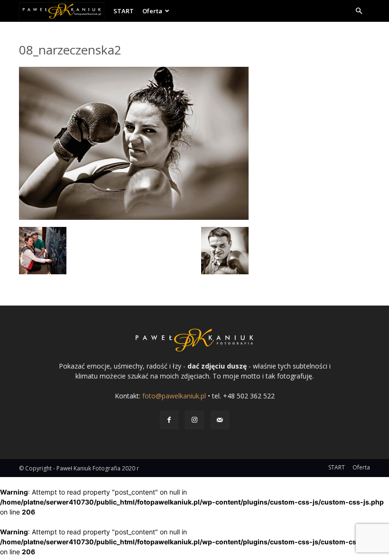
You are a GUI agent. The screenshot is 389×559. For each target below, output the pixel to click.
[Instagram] (194, 420)
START (123, 11)
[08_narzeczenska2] (134, 217)
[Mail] (220, 420)
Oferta (152, 11)
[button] (358, 11)
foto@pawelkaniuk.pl (174, 395)
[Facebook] (169, 420)
